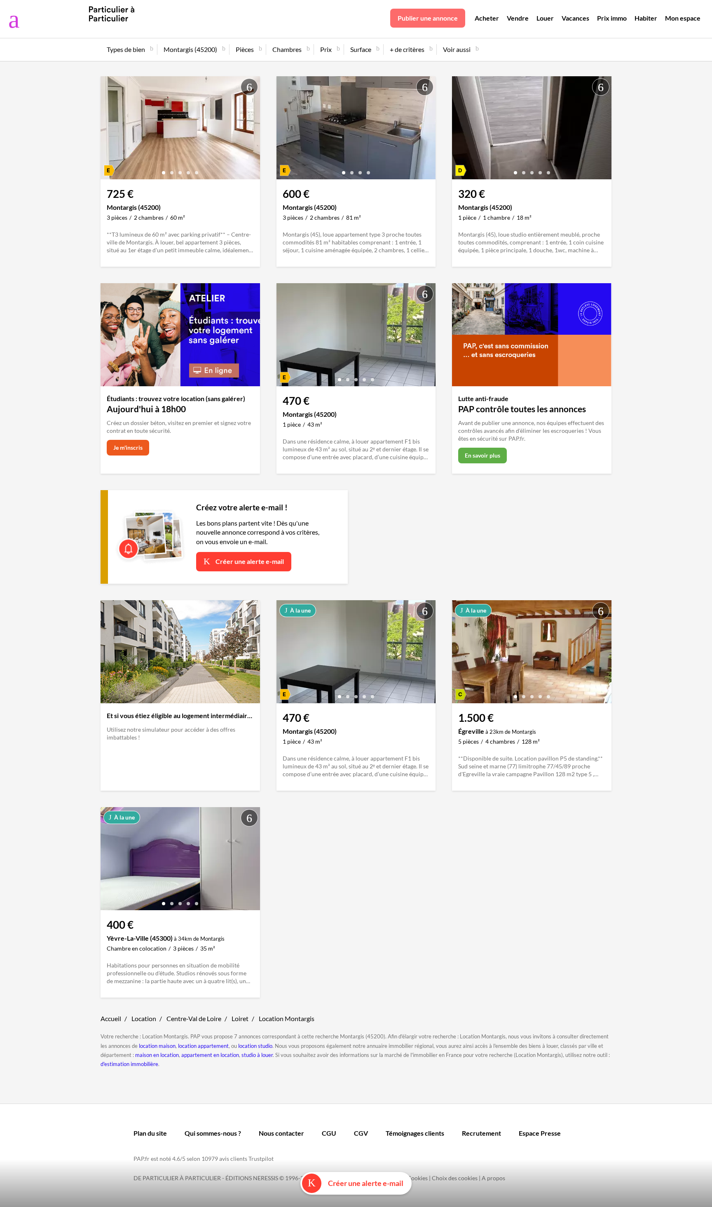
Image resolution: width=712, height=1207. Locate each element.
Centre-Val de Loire (193, 1018)
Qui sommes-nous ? (213, 1133)
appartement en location (210, 1055)
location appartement (203, 1046)
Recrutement (481, 1133)
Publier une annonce (428, 18)
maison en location (157, 1055)
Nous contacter (281, 1133)
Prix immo (612, 18)
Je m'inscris (128, 447)
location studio (255, 1046)
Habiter (646, 18)
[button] (163, 169)
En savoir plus (482, 455)
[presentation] (109, 130)
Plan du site (150, 1133)
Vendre (518, 18)
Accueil (111, 1018)
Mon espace (682, 18)
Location (143, 1018)
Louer (545, 18)
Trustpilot (261, 1158)
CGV (361, 1133)
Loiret (240, 1018)
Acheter (487, 18)
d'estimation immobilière (129, 1064)
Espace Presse (540, 1133)
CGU (329, 1133)
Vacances (575, 18)
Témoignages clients (415, 1133)
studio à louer (257, 1055)
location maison (157, 1046)
